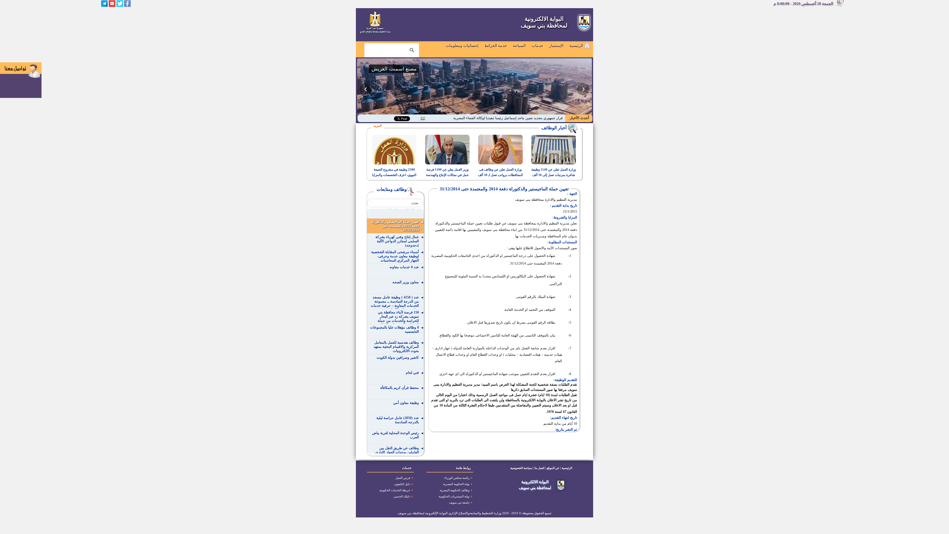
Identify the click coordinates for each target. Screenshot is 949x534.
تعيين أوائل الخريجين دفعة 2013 (396, 207)
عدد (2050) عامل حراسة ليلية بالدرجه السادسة (397, 420)
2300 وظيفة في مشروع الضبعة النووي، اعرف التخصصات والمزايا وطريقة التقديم (394, 175)
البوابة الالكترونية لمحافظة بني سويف (544, 22)
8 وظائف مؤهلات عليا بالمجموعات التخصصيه (394, 330)
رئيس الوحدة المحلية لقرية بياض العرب (395, 435)
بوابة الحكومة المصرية (456, 484)
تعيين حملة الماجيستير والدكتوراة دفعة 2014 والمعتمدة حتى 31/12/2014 (395, 226)
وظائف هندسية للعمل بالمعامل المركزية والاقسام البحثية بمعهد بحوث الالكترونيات (396, 347)
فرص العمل (402, 478)
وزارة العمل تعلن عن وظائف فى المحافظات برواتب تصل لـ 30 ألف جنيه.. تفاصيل (500, 175)
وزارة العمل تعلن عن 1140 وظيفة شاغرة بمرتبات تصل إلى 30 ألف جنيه (553, 175)
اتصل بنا (539, 468)
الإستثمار (556, 46)
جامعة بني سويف (459, 502)
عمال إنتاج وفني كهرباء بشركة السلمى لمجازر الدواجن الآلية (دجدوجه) (397, 241)
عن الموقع (553, 468)
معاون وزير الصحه (405, 282)
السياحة (519, 46)
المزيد (377, 126)
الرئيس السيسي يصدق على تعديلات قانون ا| (531, 118)
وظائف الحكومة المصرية (455, 490)
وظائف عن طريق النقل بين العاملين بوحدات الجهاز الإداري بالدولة (397, 452)
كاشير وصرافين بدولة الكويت (398, 357)
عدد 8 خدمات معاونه (404, 267)
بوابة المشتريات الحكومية (454, 496)
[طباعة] (423, 118)
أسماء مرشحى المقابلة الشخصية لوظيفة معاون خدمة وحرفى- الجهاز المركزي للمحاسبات (395, 256)
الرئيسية (576, 46)
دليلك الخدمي (402, 496)
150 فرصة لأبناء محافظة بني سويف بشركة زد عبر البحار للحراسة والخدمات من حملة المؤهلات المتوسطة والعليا (398, 317)
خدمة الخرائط (495, 46)
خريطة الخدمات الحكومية (394, 490)
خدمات (537, 46)
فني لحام (412, 373)
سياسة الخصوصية (521, 468)
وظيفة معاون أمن (406, 403)
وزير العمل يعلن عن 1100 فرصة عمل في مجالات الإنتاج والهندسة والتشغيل (447, 175)
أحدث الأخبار (579, 118)
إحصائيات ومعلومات (462, 46)
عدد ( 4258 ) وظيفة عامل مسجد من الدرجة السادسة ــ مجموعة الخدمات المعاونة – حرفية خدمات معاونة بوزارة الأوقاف (395, 302)
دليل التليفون (402, 484)
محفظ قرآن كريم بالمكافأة (399, 388)
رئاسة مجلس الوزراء (457, 478)
